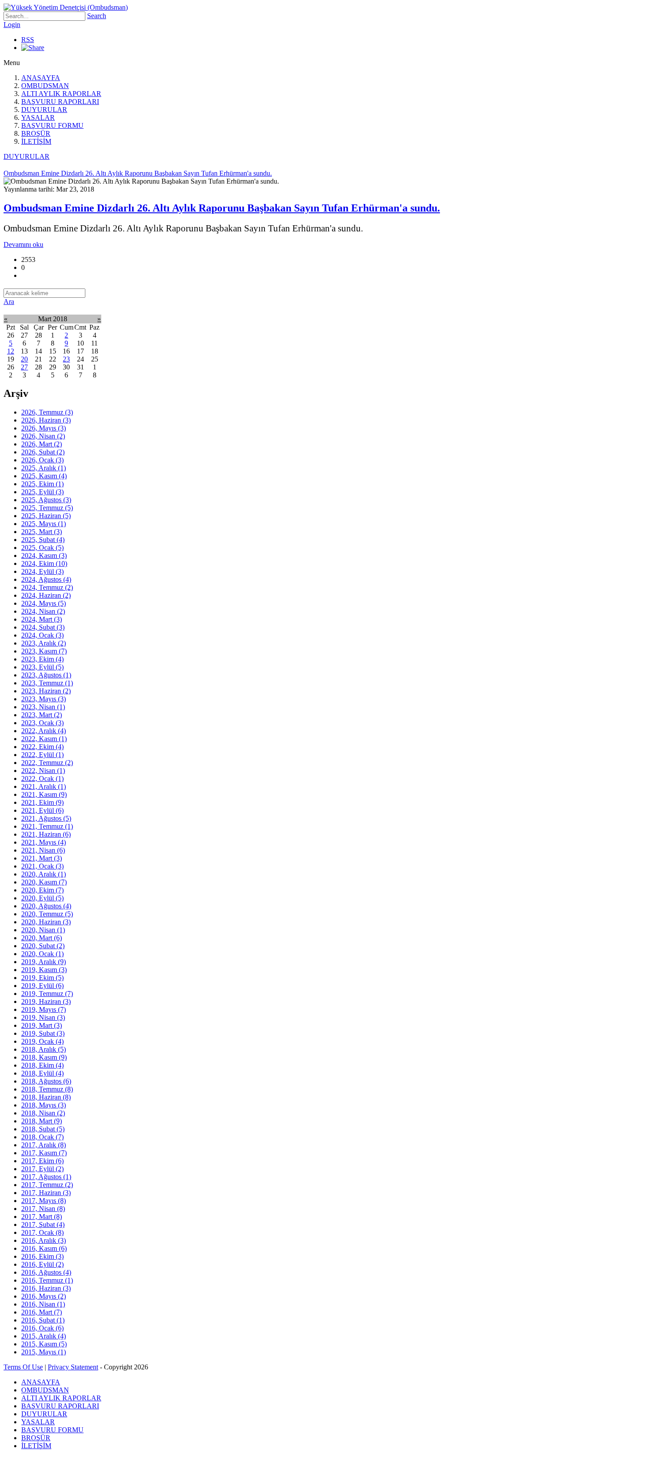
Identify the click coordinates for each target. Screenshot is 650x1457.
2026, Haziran (46, 420)
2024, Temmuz (47, 587)
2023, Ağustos (46, 675)
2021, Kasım (44, 794)
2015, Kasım (44, 1344)
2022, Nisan (43, 770)
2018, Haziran (46, 1097)
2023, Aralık (43, 643)
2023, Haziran (46, 691)
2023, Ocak (42, 723)
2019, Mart (41, 1025)
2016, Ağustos (46, 1272)
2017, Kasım (44, 1153)
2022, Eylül (42, 754)
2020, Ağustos (46, 906)
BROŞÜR (35, 133)
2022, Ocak (42, 778)
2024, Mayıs (43, 603)
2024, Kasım (44, 555)
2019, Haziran (46, 1001)
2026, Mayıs (43, 428)
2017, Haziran (46, 1192)
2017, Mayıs (43, 1200)
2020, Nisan (43, 930)
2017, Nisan (43, 1208)
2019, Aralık (43, 961)
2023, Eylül (42, 667)
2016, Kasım (44, 1248)
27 (24, 367)
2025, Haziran (46, 515)
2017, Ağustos (46, 1176)
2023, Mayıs (43, 699)
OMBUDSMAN (45, 85)
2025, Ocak (42, 547)
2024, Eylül (42, 571)
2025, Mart (41, 531)
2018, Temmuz (47, 1089)
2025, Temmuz (47, 507)
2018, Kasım (44, 1057)
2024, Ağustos (46, 579)
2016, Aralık (43, 1240)
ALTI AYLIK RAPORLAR (61, 93)
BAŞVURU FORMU (52, 125)
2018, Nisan (43, 1113)
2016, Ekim (42, 1256)
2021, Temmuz (47, 826)
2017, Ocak (42, 1232)
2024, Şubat (43, 627)
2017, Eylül (42, 1169)
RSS (27, 39)
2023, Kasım (44, 651)
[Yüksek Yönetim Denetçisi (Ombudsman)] (66, 7)
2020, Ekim (42, 890)
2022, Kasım (44, 738)
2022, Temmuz (47, 762)
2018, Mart (41, 1121)
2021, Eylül (42, 810)
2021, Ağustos (46, 818)
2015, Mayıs (43, 1352)
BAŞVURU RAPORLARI (60, 101)
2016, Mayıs (43, 1296)
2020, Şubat (43, 946)
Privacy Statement (73, 1367)
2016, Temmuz (47, 1280)
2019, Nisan (43, 1017)
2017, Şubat (43, 1224)
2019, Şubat (43, 1033)
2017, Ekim (42, 1161)
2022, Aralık (43, 730)
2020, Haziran (46, 922)
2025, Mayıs (43, 523)
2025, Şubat (43, 539)
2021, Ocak (42, 866)
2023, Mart (41, 715)
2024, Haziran (46, 595)
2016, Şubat (43, 1320)
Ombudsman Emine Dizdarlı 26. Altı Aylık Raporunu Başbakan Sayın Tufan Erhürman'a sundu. (222, 208)
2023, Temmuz (47, 683)
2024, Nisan (43, 611)
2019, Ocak (42, 1041)
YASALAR (38, 117)
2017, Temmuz (47, 1184)
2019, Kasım (44, 969)
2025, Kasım (44, 476)
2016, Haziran (46, 1288)
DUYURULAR (44, 109)
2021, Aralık (43, 786)
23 (66, 359)
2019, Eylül (42, 985)
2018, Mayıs (43, 1105)
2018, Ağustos (46, 1081)
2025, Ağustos (46, 500)
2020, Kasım (44, 882)
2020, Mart (41, 938)
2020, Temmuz (47, 914)
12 (10, 351)
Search (96, 15)
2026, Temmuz (47, 412)
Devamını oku (23, 244)
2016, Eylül (42, 1264)
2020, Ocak (42, 953)
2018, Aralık (43, 1049)
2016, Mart (41, 1312)
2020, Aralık (43, 874)
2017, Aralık (43, 1145)
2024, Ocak (42, 635)
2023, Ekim (42, 659)
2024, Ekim (44, 563)
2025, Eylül (42, 492)
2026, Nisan (43, 436)
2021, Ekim (42, 802)
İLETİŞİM (36, 141)
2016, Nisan (43, 1304)
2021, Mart (41, 858)
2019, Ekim (42, 977)
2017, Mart (41, 1216)
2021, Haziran (46, 834)
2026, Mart (41, 444)
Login (12, 24)
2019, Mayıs (43, 1009)
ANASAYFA (40, 77)
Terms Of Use (23, 1367)
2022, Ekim (42, 746)
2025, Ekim (42, 484)
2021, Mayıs (43, 842)
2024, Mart (41, 619)
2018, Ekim (42, 1065)
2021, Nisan (43, 850)
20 (24, 359)
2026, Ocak (42, 460)
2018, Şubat (43, 1129)
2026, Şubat (43, 452)
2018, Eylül (42, 1073)
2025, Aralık (43, 468)
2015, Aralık (43, 1336)
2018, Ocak (42, 1137)
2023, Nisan (43, 707)
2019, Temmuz (47, 993)
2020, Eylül (42, 898)
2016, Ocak (42, 1328)
